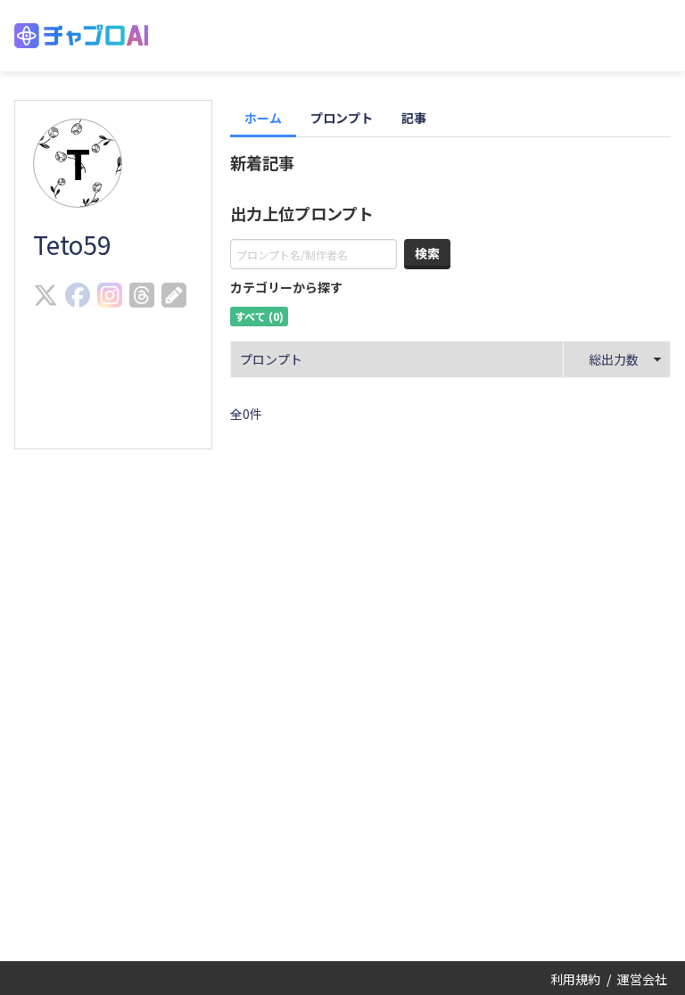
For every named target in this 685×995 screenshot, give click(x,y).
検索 (427, 253)
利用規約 (575, 979)
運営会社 (642, 979)
